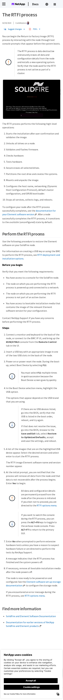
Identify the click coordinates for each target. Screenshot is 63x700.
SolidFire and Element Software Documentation (31, 616)
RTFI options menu (46, 505)
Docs (35, 4)
